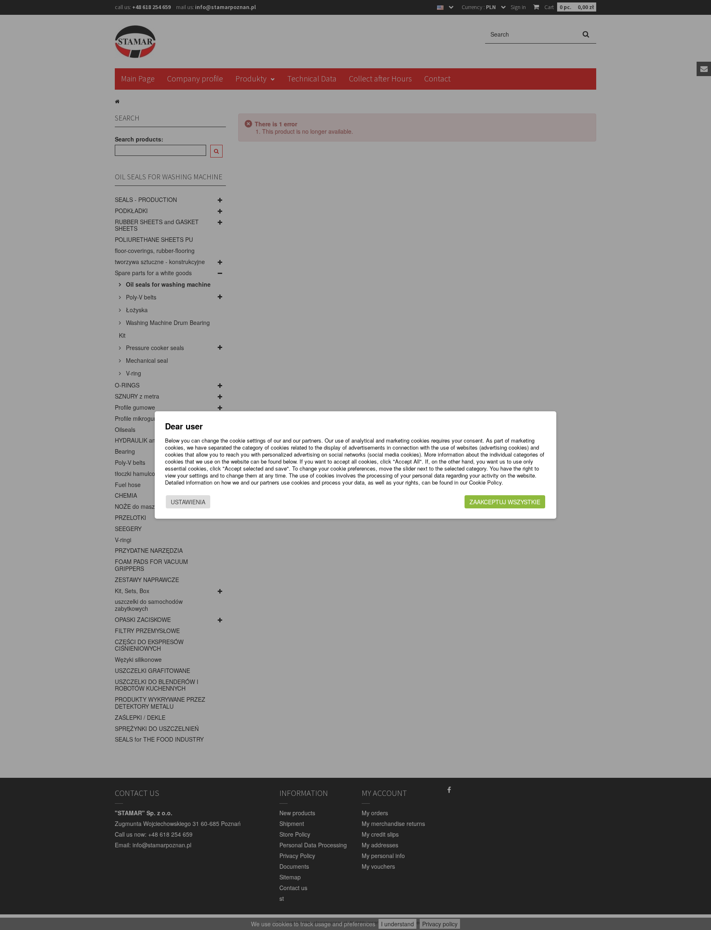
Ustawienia (188, 502)
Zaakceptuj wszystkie (504, 502)
